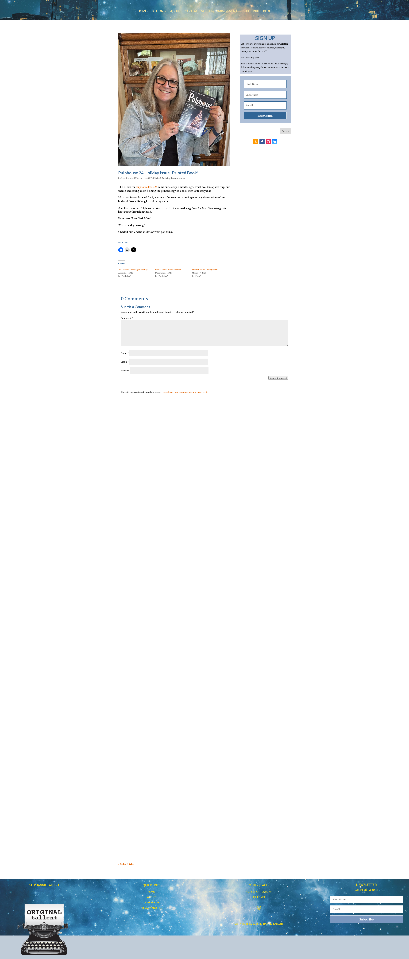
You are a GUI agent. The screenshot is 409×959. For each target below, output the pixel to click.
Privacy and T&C (151, 907)
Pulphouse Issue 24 (146, 187)
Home (142, 11)
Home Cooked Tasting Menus (205, 269)
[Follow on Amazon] (255, 141)
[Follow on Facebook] (262, 141)
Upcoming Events (224, 11)
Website (125, 370)
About (175, 11)
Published (155, 178)
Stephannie (127, 178)
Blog (267, 11)
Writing (166, 178)
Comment (127, 318)
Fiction (156, 11)
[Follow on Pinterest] (274, 141)
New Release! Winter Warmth (168, 269)
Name (125, 353)
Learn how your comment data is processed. (185, 392)
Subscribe (251, 11)
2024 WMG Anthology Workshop (132, 269)
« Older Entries (126, 864)
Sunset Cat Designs (259, 891)
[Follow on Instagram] (268, 141)
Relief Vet (259, 897)
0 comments (178, 178)
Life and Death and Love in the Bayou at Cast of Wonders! (163, 830)
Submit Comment (278, 378)
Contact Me (195, 11)
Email (125, 361)
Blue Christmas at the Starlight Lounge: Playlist (155, 537)
